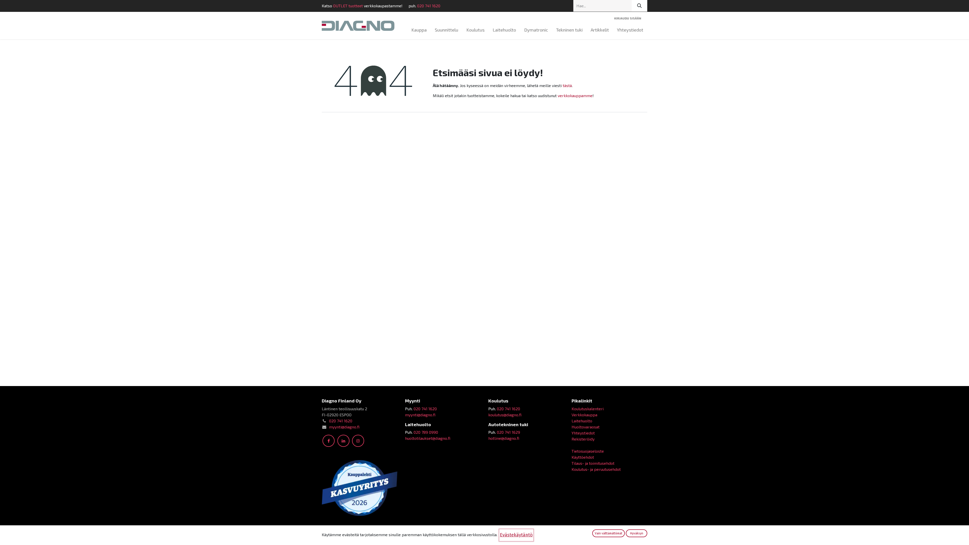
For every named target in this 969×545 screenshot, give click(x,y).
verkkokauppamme (575, 95)
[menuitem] (419, 29)
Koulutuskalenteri (588, 408)
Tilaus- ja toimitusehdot (593, 463)
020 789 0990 (426, 432)
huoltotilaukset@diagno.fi (427, 438)
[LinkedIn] (343, 441)
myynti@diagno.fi (344, 426)
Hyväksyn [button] (636, 533)
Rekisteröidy (583, 439)
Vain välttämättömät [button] (608, 533)
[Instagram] (358, 441)
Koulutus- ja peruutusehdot (596, 469)
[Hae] (639, 6)
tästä (567, 85)
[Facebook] (328, 441)
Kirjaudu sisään (627, 18)
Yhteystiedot (583, 432)
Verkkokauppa (584, 414)
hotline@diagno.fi (503, 438)
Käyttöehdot (583, 457)
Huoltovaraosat (586, 426)
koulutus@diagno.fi (505, 414)
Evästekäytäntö (516, 535)
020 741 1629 (508, 432)
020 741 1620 (428, 5)
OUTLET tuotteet (348, 5)
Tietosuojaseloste (588, 451)
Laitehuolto (582, 420)
